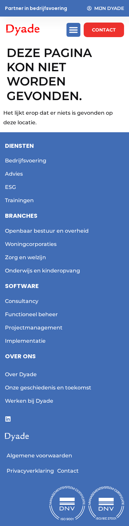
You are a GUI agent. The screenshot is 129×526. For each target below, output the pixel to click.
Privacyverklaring (30, 471)
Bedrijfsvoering (25, 160)
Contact (68, 471)
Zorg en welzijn (25, 257)
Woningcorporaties (31, 244)
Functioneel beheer (31, 314)
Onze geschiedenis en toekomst (48, 387)
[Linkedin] (8, 419)
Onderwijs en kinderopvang (42, 270)
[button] (73, 30)
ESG (10, 187)
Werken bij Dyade (29, 401)
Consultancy (21, 301)
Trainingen (19, 200)
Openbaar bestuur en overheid (47, 231)
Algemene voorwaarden (39, 455)
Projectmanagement (34, 327)
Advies (14, 174)
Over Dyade (21, 374)
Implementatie (25, 341)
